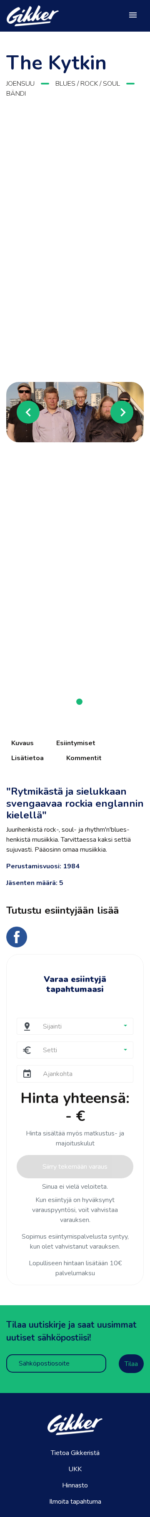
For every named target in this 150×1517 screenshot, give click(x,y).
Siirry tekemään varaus (75, 1166)
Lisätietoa (27, 758)
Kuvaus (22, 743)
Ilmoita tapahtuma (75, 1501)
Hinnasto (75, 1485)
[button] (16, 412)
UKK (75, 1469)
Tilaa (131, 1363)
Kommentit (84, 758)
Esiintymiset (75, 743)
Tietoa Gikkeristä (75, 1453)
